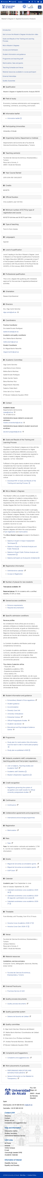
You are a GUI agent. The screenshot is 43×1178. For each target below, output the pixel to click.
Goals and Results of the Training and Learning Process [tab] (18, 40)
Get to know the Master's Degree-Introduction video (20, 34)
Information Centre (11, 1131)
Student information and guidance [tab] (14, 54)
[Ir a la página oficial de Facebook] (32, 2)
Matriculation (11, 830)
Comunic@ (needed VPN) (13, 1152)
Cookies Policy (32, 1175)
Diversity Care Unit (13, 710)
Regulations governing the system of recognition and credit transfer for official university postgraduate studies (21, 790)
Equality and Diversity (12, 1165)
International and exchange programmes (21, 817)
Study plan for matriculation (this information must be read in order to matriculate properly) (22, 743)
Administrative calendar (15, 570)
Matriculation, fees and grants (13, 63)
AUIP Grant (11, 870)
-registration (11, 532)
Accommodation (12, 707)
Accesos (5, 1)
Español (13, 1)
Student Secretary (11, 1133)
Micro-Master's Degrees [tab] (11, 45)
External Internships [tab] (9, 76)
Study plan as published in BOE (17, 750)
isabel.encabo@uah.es (10, 332)
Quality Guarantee (9, 81)
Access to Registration (15, 574)
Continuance (11, 805)
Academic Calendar (11, 1155)
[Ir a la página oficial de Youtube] (41, 2)
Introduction (7, 30)
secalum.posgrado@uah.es (12, 432)
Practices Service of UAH (16, 991)
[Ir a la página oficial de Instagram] (38, 2)
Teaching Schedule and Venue (13, 67)
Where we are (9, 1120)
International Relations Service (15, 1135)
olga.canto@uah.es (9, 312)
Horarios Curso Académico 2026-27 (19, 923)
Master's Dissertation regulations (18, 775)
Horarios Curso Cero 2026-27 (17, 926)
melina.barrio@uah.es (10, 342)
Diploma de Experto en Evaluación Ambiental (22, 558)
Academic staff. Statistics (16, 771)
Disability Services (11, 1163)
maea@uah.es (8, 412)
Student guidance (13, 704)
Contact (7, 1118)
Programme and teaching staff (13, 59)
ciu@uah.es (28, 1105)
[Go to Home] (8, 6)
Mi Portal (8, 1143)
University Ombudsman (15, 714)
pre (6, 532)
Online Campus (10, 1148)
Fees (9, 843)
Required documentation (15, 608)
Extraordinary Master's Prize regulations (21, 700)
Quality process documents (16, 1004)
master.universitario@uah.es (12, 422)
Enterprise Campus (13, 717)
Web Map (22, 1175)
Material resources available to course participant (19, 72)
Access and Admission (10, 50)
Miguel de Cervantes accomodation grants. (22, 864)
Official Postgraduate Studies (17, 720)
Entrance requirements (15, 605)
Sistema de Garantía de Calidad (18, 1016)
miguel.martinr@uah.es (11, 352)
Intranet (7, 1145)
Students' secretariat (14, 724)
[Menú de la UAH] (39, 7)
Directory (8, 1116)
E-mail (7, 1150)
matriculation (23, 532)
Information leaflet (13, 118)
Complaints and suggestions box (18, 1058)
